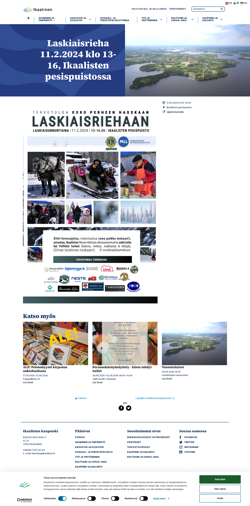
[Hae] (222, 8)
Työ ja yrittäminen (87, 457)
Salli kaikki (220, 479)
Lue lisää (28, 382)
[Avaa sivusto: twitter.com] (129, 408)
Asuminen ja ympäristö (90, 442)
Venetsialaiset (173, 367)
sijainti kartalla (175, 112)
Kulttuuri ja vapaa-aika (91, 462)
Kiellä (220, 498)
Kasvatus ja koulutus (89, 447)
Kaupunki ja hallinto (88, 467)
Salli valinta (220, 489)
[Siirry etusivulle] (37, 10)
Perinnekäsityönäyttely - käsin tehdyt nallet (122, 369)
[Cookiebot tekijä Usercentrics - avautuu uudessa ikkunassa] (24, 500)
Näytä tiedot (159, 498)
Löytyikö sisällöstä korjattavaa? (154, 398)
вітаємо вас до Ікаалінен (149, 9)
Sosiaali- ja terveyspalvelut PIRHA (114, 19)
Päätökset (134, 442)
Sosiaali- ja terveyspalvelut (94, 452)
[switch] (92, 498)
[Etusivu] (28, 20)
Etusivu (80, 437)
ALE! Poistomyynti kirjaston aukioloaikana (45, 369)
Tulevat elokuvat (138, 447)
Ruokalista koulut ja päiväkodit (148, 437)
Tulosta (82, 398)
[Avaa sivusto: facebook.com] (121, 408)
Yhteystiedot (177, 9)
